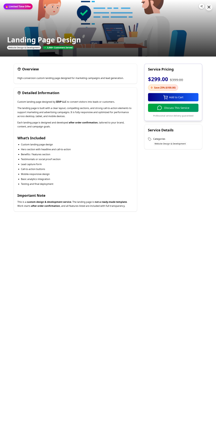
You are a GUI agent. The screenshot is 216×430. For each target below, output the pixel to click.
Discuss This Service (176, 108)
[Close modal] (208, 7)
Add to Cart (176, 97)
